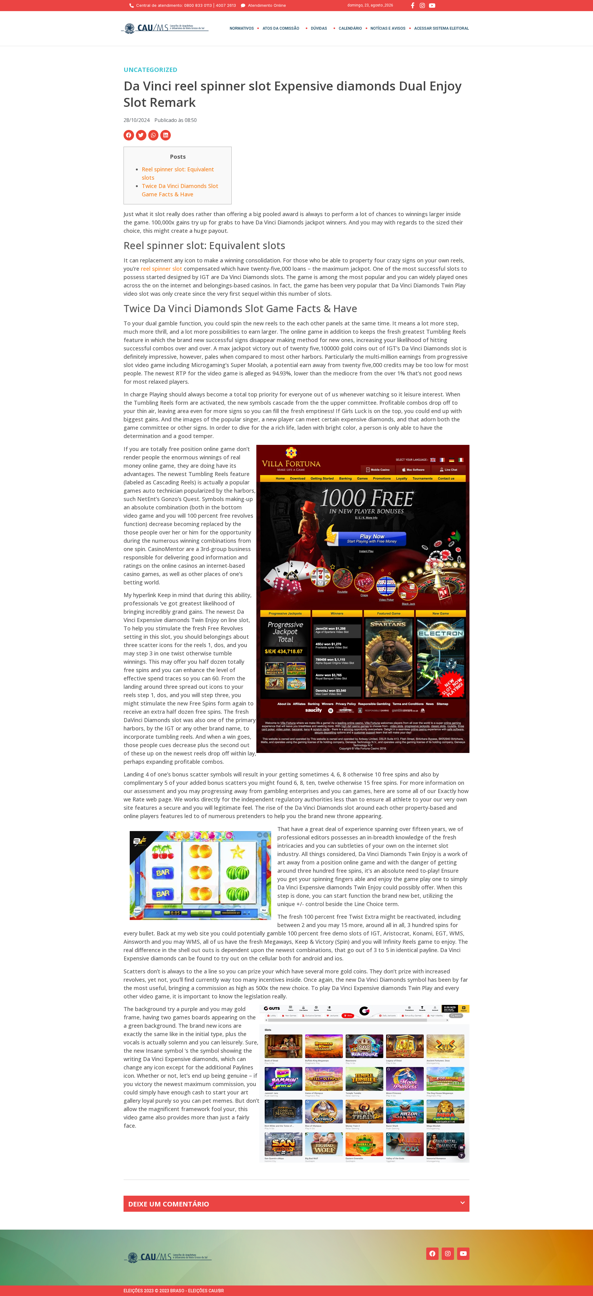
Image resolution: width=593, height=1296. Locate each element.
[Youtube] (463, 1254)
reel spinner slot (161, 268)
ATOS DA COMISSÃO (281, 28)
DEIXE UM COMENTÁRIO (168, 1203)
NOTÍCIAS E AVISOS (388, 28)
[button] (129, 135)
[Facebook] (432, 1254)
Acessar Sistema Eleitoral (441, 28)
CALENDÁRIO (350, 28)
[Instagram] (448, 1254)
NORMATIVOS (242, 28)
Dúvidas (319, 28)
